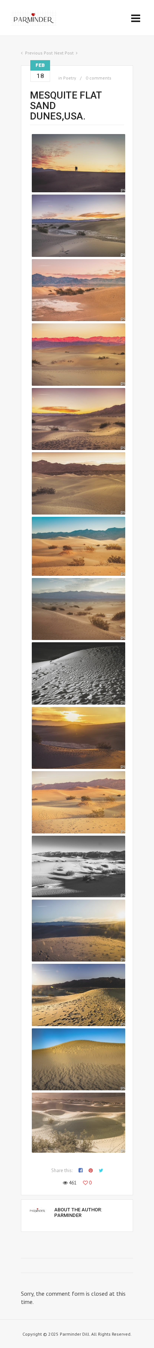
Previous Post (39, 53)
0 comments (98, 78)
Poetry (69, 78)
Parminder (67, 1215)
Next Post (64, 53)
